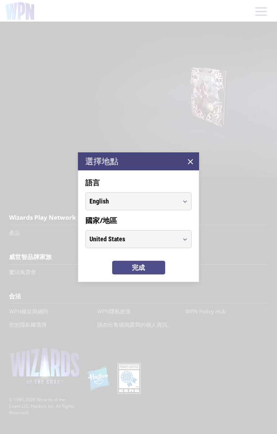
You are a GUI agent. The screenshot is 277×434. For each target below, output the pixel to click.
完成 (138, 267)
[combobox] (132, 201)
